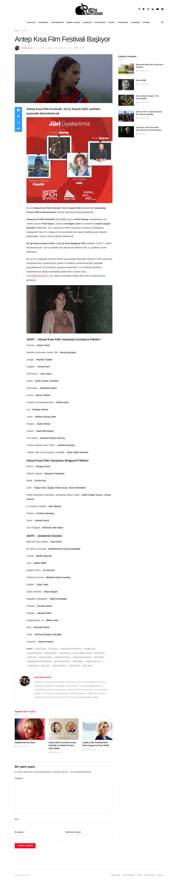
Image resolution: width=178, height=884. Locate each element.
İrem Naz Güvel (26, 48)
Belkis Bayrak (51, 653)
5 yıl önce (41, 48)
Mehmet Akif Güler (62, 657)
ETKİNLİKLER (123, 22)
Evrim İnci (32, 657)
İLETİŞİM (146, 22)
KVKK (139, 875)
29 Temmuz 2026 (143, 71)
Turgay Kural (33, 666)
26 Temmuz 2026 (143, 102)
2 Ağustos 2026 (90, 749)
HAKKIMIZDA (43, 22)
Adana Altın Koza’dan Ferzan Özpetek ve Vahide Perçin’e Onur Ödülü (62, 745)
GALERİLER (135, 22)
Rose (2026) (141, 80)
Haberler (24, 31)
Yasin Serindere (59, 666)
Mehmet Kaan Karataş (82, 657)
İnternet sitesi (73, 832)
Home (17, 31)
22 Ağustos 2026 (22, 746)
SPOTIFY (111, 22)
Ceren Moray (65, 653)
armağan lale (89, 649)
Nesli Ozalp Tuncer (62, 661)
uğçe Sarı (45, 666)
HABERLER (87, 22)
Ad (17, 819)
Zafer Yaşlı (87, 666)
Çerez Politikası (150, 875)
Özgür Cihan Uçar (93, 661)
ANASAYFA (31, 22)
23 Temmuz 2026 (143, 118)
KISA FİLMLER (100, 22)
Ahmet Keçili (40, 649)
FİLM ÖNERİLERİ (57, 22)
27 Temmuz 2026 (143, 84)
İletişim (160, 875)
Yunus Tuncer (74, 666)
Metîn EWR (99, 657)
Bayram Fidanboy (35, 653)
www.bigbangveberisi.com (40, 276)
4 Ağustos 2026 (56, 752)
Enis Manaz (99, 653)
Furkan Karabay (45, 657)
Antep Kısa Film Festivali (71, 649)
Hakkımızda (115, 875)
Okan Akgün (78, 661)
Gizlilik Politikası (128, 875)
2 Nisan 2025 (141, 134)
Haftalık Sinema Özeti (25, 742)
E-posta (20, 832)
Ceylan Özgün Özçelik (82, 653)
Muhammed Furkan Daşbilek (39, 661)
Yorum (19, 778)
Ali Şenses (53, 649)
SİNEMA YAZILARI (73, 22)
